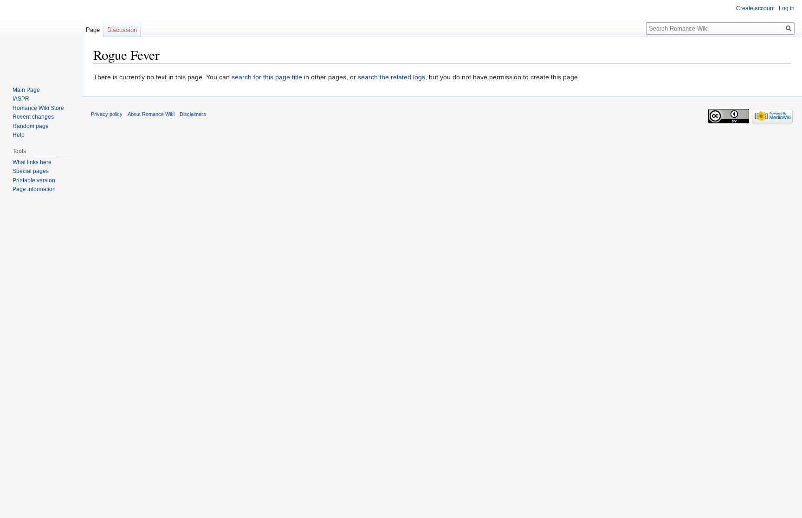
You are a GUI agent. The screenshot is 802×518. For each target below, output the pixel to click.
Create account (755, 8)
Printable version (34, 180)
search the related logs (391, 77)
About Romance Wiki (151, 114)
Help (19, 135)
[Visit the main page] (41, 37)
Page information (34, 189)
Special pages (31, 171)
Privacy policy (107, 114)
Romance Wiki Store (38, 108)
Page (93, 29)
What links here (32, 162)
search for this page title (267, 77)
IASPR (21, 99)
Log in (787, 8)
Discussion (122, 29)
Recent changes (33, 117)
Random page (31, 126)
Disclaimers (193, 114)
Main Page (26, 90)
